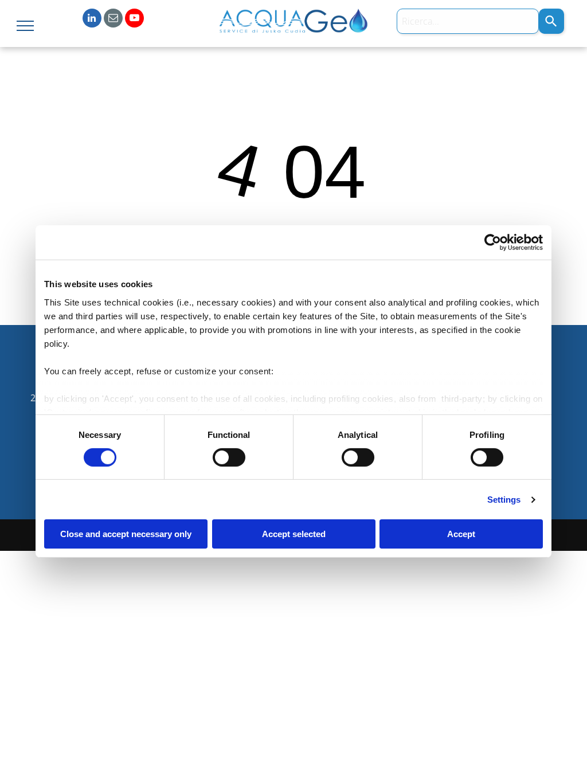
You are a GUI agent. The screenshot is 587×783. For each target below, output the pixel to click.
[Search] (551, 21)
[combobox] (468, 21)
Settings (504, 499)
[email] (113, 19)
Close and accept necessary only (125, 534)
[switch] (229, 457)
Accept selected (294, 534)
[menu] (25, 26)
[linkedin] (92, 19)
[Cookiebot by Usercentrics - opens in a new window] (493, 242)
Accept (461, 534)
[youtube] (134, 19)
